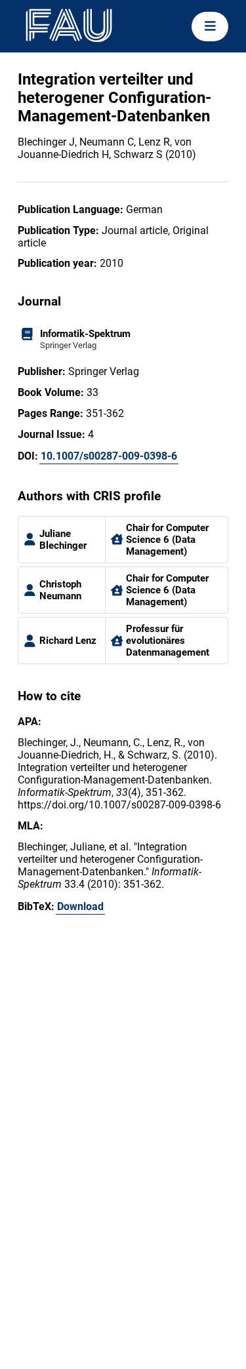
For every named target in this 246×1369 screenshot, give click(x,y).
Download (80, 906)
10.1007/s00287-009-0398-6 (109, 456)
